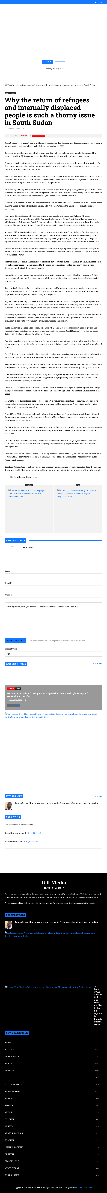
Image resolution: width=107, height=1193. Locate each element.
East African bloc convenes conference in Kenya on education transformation (57, 803)
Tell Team (28, 547)
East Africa (12, 1056)
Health (9, 1126)
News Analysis (14, 1133)
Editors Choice (13, 1084)
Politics (9, 1049)
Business (10, 1070)
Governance (12, 1175)
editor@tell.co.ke (35, 833)
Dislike (24, 136)
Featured (11, 689)
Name (8, 571)
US (6, 1077)
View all (97, 664)
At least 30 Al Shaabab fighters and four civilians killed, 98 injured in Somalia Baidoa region (99, 1005)
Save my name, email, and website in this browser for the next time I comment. (43, 606)
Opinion (9, 1154)
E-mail (8, 583)
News (18, 689)
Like (15, 136)
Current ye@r (11, 649)
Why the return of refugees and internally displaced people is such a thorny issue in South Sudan (50, 111)
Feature (9, 1140)
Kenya (8, 1063)
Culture (9, 1119)
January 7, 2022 (13, 129)
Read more (13, 705)
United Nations (14, 1147)
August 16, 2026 (15, 700)
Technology (12, 1161)
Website (8, 595)
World (9, 1112)
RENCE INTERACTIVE (83, 1188)
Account (98, 2)
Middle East (12, 1168)
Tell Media (53, 882)
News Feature (10, 93)
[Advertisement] (53, 27)
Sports (9, 1105)
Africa (9, 1098)
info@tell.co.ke (31, 841)
